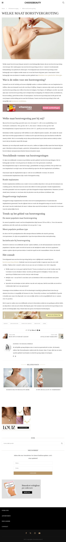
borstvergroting (14, 323)
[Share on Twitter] (30, 330)
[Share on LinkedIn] (33, 330)
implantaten (37, 323)
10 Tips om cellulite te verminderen (48, 389)
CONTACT (5, 526)
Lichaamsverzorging (13, 8)
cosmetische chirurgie (26, 323)
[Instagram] (35, 533)
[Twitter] (30, 533)
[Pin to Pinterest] (32, 330)
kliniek (44, 323)
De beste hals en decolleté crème (17, 389)
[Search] (63, 2)
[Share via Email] (39, 330)
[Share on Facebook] (28, 330)
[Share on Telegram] (37, 330)
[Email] (39, 533)
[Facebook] (26, 533)
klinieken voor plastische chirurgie (50, 75)
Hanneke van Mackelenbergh (23, 343)
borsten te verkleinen (18, 101)
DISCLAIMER (6, 521)
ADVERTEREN (6, 516)
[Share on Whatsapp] (35, 330)
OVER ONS (5, 510)
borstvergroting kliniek (11, 262)
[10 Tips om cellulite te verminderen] (48, 377)
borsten (5, 323)
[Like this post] (27, 330)
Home (3, 8)
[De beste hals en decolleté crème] (18, 377)
